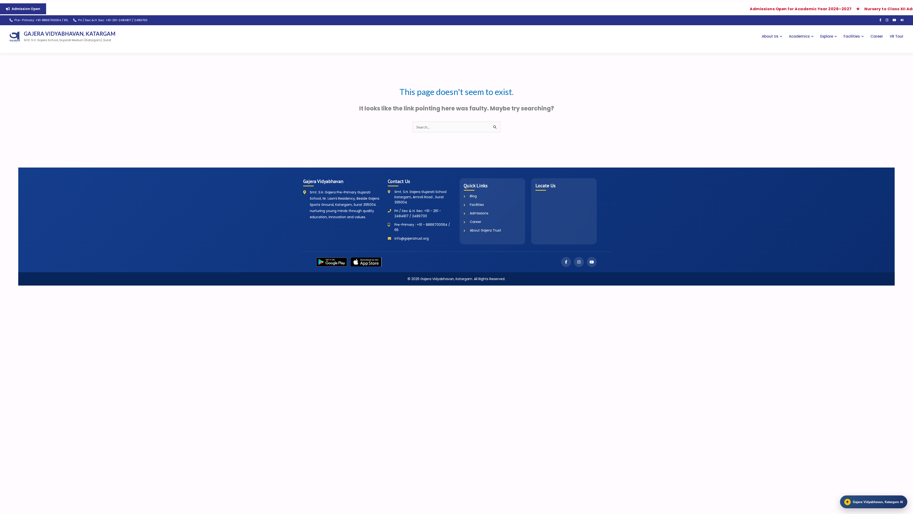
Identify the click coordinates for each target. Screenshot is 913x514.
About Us (770, 36)
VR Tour (896, 36)
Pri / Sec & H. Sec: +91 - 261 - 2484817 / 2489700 (417, 213)
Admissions (479, 213)
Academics (799, 36)
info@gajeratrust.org (411, 238)
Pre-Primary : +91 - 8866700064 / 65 (422, 227)
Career (876, 36)
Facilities (852, 36)
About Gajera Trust (485, 230)
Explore (826, 36)
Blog (473, 196)
